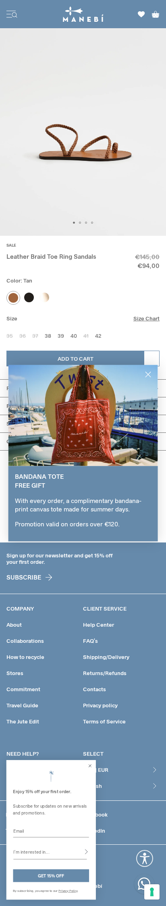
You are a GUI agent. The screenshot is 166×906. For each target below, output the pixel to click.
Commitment (23, 689)
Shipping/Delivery (106, 657)
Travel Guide (22, 705)
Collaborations (25, 641)
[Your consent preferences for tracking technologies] (152, 892)
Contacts (94, 689)
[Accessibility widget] (145, 858)
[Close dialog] (90, 766)
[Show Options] (86, 851)
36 (22, 335)
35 (9, 335)
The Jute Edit (22, 721)
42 (98, 335)
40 (74, 335)
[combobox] (50, 851)
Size (11, 318)
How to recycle (25, 657)
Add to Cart (75, 358)
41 (86, 335)
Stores (14, 673)
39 (61, 335)
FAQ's (90, 641)
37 (35, 335)
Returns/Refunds (105, 673)
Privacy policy (100, 705)
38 (48, 335)
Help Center (98, 624)
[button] (74, 223)
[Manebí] (83, 14)
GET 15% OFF (51, 875)
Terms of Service (104, 721)
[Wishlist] (141, 14)
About (14, 624)
